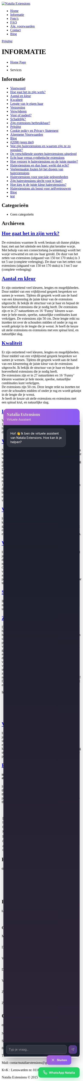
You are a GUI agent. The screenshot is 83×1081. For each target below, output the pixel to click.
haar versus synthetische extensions (37, 157)
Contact (15, 30)
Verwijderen (18, 111)
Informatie (17, 14)
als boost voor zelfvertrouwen (40, 188)
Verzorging (17, 107)
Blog (13, 34)
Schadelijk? (18, 119)
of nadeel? (20, 115)
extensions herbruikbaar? (30, 123)
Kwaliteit (16, 100)
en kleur (20, 96)
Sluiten (62, 1060)
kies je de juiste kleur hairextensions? (38, 184)
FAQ (13, 22)
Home (14, 11)
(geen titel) (22, 142)
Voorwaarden (26, 134)
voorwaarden (22, 26)
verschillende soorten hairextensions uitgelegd (43, 154)
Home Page (18, 62)
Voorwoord (18, 88)
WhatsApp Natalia (62, 1072)
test (12, 196)
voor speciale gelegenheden (39, 177)
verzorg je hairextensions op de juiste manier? (44, 161)
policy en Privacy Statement (34, 130)
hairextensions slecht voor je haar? (36, 181)
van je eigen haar (26, 103)
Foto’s (14, 18)
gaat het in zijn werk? (28, 92)
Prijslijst (7, 41)
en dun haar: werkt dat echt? (39, 165)
